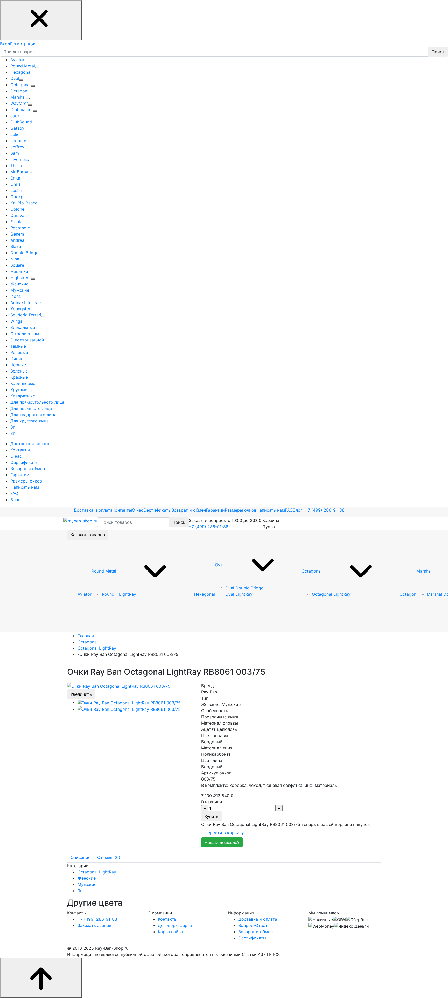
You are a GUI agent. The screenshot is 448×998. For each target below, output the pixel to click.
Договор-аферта (175, 925)
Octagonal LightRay (331, 594)
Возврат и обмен (188, 510)
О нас (137, 510)
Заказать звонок (94, 925)
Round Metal (104, 571)
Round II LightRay (119, 594)
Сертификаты (157, 510)
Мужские (87, 884)
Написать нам (270, 510)
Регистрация (23, 43)
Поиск (438, 51)
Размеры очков (240, 510)
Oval (219, 564)
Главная (86, 635)
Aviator (85, 594)
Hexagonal (204, 594)
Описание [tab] (80, 857)
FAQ (289, 510)
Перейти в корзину (224, 832)
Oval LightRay (239, 594)
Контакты (122, 510)
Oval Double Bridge (244, 587)
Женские (87, 878)
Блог (297, 510)
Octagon (408, 594)
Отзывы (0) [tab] (108, 857)
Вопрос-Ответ (253, 925)
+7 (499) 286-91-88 (325, 510)
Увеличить (81, 694)
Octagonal (312, 571)
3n (80, 890)
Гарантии (215, 510)
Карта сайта (170, 931)
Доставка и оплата (93, 510)
